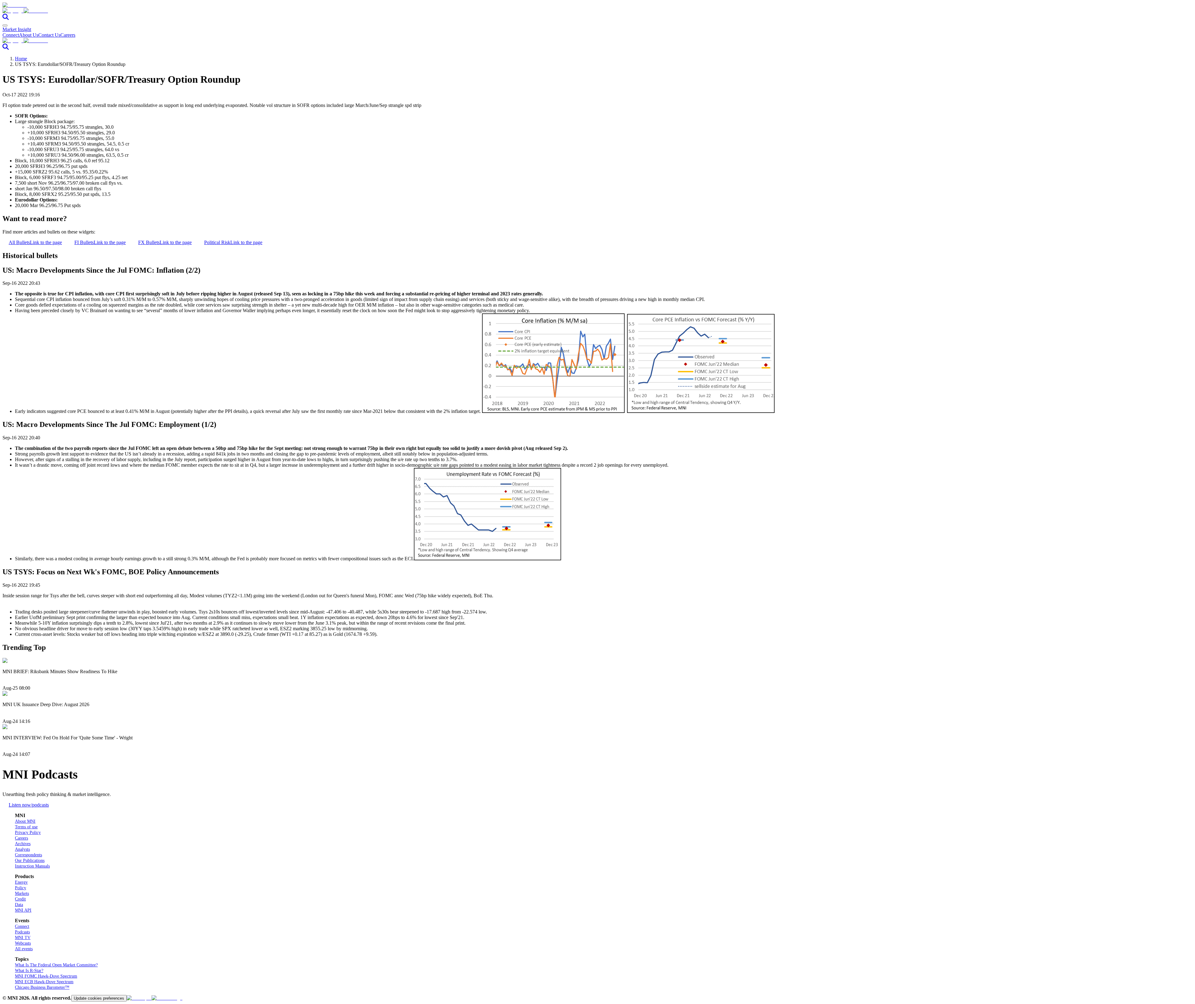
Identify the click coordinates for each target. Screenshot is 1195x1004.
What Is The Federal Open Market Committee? (56, 965)
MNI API (23, 910)
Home (21, 58)
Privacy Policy (28, 832)
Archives (22, 843)
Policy (20, 888)
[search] (5, 18)
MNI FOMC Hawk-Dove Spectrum (46, 976)
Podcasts (22, 932)
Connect (10, 35)
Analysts (22, 849)
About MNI (25, 821)
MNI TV (22, 937)
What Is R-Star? (29, 970)
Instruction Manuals (32, 866)
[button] (597, 11)
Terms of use (26, 827)
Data (19, 904)
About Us (28, 35)
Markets (22, 893)
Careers (67, 35)
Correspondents (28, 855)
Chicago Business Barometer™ (42, 987)
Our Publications (30, 860)
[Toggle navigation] (4, 25)
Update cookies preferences (99, 998)
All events (24, 948)
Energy (21, 882)
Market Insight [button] (16, 29)
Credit (20, 899)
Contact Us (49, 35)
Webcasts (23, 943)
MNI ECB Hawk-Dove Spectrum (44, 981)
